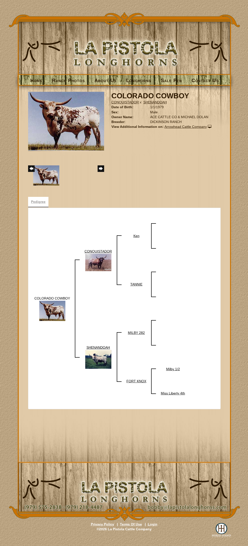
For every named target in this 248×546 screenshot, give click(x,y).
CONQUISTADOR (125, 102)
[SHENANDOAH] (98, 359)
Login (152, 524)
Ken (136, 236)
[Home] (124, 45)
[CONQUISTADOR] (98, 262)
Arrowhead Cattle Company (185, 127)
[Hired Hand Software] (221, 530)
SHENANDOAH (155, 102)
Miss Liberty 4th (173, 393)
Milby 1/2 (173, 369)
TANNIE (136, 284)
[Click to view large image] (66, 121)
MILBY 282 (136, 333)
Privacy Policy (102, 524)
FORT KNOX (136, 381)
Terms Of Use (131, 524)
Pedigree (38, 202)
